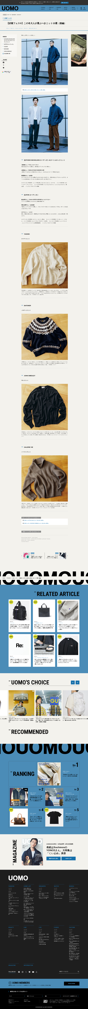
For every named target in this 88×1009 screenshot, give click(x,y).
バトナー (26, 28)
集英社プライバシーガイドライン (14, 1001)
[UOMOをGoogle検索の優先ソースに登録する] (6, 72)
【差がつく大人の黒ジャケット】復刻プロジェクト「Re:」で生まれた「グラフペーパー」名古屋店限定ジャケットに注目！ (19, 661)
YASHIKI (6, 46)
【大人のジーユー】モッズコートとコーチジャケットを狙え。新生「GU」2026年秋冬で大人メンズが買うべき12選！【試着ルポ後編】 (71, 799)
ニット (8, 28)
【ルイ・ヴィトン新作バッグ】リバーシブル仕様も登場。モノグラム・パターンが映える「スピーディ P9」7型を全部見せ (36, 819)
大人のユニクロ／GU (70, 794)
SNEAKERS (58, 7)
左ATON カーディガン (9, 44)
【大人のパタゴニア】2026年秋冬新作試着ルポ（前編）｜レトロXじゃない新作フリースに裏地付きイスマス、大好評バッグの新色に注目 (36, 799)
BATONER (6, 48)
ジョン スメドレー (19, 28)
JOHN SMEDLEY (8, 51)
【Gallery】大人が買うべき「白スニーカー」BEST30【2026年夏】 (70, 775)
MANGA (73, 7)
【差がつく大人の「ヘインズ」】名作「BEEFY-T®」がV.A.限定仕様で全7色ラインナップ (71, 819)
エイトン (12, 28)
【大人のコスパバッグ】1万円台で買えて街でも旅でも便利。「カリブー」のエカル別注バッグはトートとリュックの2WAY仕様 (19, 626)
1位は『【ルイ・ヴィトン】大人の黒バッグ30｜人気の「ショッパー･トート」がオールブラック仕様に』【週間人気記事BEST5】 (44, 626)
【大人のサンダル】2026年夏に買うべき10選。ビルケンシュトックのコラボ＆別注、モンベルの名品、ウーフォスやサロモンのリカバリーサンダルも (21, 720)
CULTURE (74, 9)
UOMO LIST (51, 7)
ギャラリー (65, 772)
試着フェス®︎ (8, 18)
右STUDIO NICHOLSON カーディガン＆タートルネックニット (9, 40)
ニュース (12, 657)
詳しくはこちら (64, 2)
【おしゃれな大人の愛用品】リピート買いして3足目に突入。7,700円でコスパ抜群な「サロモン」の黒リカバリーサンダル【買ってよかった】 (43, 662)
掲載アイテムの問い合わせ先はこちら (31, 531)
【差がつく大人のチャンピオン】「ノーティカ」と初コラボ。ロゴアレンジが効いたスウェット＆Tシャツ (67, 661)
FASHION (43, 7)
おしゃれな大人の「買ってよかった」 (42, 657)
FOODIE (65, 9)
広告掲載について (11, 1002)
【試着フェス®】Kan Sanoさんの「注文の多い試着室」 (34, 520)
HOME (4, 578)
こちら (69, 1002)
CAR (50, 9)
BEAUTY (43, 9)
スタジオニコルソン (33, 28)
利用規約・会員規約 (27, 1001)
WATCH (65, 7)
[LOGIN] (81, 8)
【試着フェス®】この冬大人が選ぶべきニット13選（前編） (34, 89)
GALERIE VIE (7, 53)
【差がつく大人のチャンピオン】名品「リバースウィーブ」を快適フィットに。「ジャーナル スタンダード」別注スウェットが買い (68, 627)
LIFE (57, 9)
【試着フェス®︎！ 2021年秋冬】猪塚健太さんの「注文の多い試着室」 (36, 523)
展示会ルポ (33, 794)
